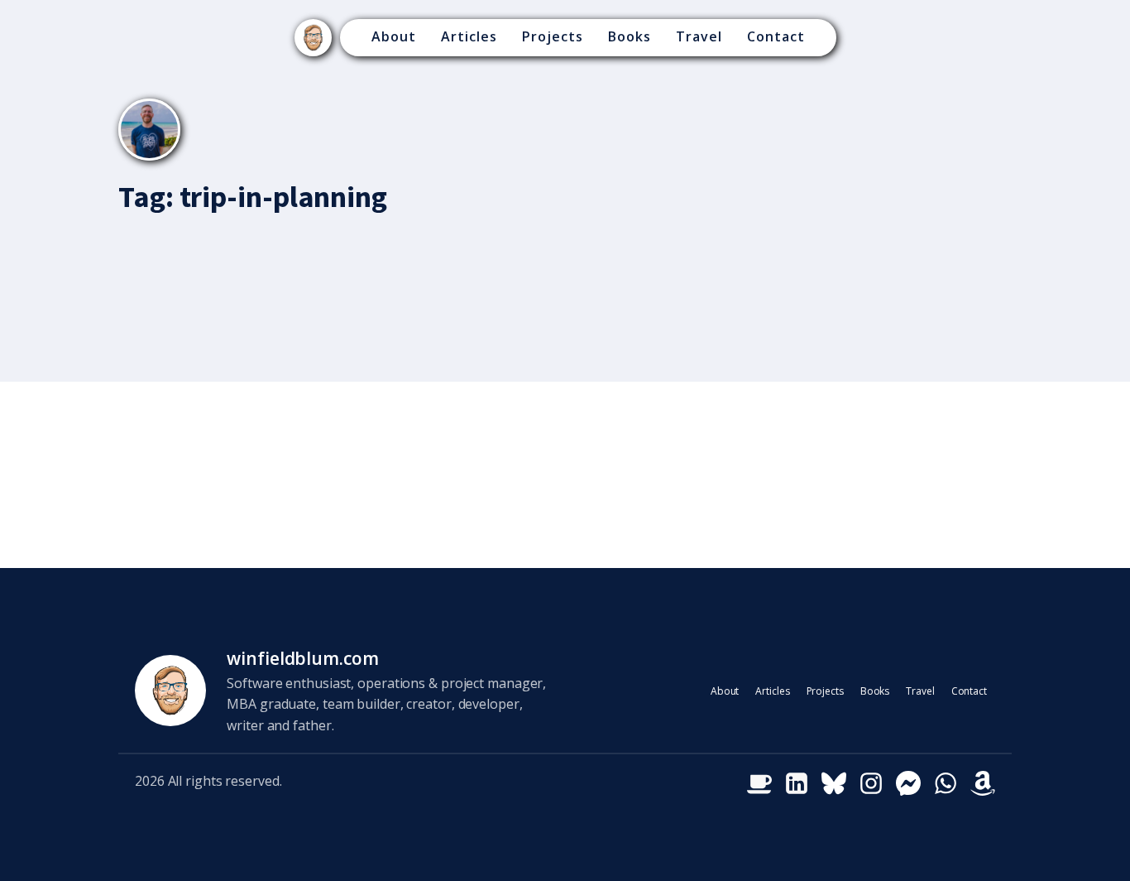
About (393, 36)
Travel (699, 36)
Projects (552, 36)
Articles (469, 36)
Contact (776, 36)
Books (629, 36)
